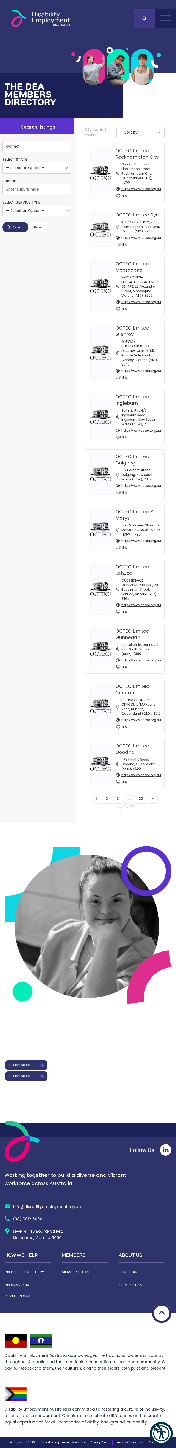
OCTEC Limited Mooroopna (132, 266)
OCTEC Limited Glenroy (132, 331)
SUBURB (9, 181)
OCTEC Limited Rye (137, 215)
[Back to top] (161, 1313)
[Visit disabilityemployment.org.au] (40, 18)
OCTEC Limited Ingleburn (132, 400)
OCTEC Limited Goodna (132, 749)
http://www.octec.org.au (141, 189)
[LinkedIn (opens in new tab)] (165, 1150)
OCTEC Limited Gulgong (132, 459)
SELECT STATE (14, 159)
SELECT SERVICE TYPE (21, 202)
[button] (161, 1433)
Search (19, 227)
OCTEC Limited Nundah (132, 689)
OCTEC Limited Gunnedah (132, 634)
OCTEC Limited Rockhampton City (137, 153)
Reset (39, 227)
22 (141, 798)
